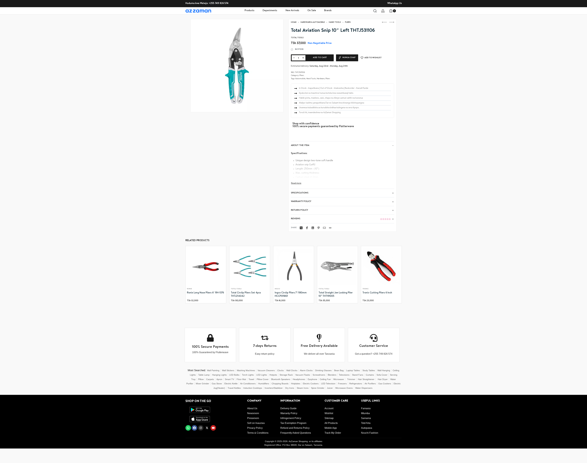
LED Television (328, 383)
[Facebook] (194, 428)
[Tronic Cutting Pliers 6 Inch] (381, 266)
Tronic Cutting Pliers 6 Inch (377, 293)
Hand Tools (335, 22)
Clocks (280, 370)
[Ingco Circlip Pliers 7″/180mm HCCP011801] (293, 266)
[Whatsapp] (188, 428)
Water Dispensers (363, 388)
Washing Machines (246, 370)
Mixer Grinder (202, 383)
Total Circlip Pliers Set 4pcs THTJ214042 (246, 295)
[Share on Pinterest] (318, 227)
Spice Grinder (317, 388)
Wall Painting (213, 370)
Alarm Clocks (306, 370)
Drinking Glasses (323, 370)
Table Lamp (204, 375)
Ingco (277, 289)
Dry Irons (289, 388)
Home (293, 22)
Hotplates (295, 383)
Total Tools (236, 289)
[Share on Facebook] (307, 227)
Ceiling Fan (325, 379)
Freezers (342, 383)
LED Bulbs (234, 375)
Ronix (189, 289)
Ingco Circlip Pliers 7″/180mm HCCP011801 (291, 295)
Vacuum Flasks (302, 375)
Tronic (365, 289)
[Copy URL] (330, 227)
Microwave (338, 379)
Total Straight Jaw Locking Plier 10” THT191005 (336, 295)
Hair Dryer (383, 379)
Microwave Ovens (344, 388)
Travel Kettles (234, 388)
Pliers (348, 22)
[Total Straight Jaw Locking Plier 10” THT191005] (337, 266)
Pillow (201, 379)
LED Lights (261, 375)
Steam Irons (302, 388)
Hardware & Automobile (313, 22)
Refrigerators (355, 383)
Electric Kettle (231, 383)
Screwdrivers (319, 375)
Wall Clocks (291, 370)
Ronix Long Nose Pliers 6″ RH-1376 (205, 293)
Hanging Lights (219, 375)
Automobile (300, 79)
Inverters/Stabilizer (274, 388)
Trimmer (351, 379)
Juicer (330, 388)
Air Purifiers (370, 383)
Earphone (312, 379)
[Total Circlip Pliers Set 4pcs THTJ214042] (250, 266)
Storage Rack (286, 375)
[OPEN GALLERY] (236, 65)
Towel (251, 379)
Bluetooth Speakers (280, 379)
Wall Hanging (383, 370)
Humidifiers (263, 383)
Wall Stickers (228, 370)
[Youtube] (213, 428)
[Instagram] (200, 428)
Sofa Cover (382, 375)
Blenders (332, 375)
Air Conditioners (248, 383)
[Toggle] (296, 183)
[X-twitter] (207, 428)
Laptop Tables (353, 370)
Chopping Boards (280, 383)
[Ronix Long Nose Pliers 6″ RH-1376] (206, 266)
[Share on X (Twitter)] (301, 227)
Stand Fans (357, 375)
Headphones (299, 379)
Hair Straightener (366, 379)
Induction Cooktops (252, 388)
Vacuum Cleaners (266, 370)
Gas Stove (217, 383)
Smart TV (229, 379)
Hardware (320, 79)
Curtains (370, 375)
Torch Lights (248, 375)
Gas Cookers (384, 383)
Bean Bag (339, 370)
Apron (219, 379)
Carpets (210, 379)
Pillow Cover (263, 379)
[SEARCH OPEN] (375, 11)
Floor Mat (241, 379)
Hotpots (273, 375)
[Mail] (324, 227)
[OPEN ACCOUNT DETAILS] (383, 11)
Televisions (344, 375)
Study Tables (368, 370)
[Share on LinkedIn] (312, 227)
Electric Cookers (311, 383)
